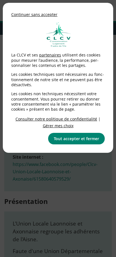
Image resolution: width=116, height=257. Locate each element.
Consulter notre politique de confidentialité (56, 119)
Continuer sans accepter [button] (34, 14)
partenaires (50, 55)
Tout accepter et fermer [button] (76, 138)
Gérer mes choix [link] (58, 125)
